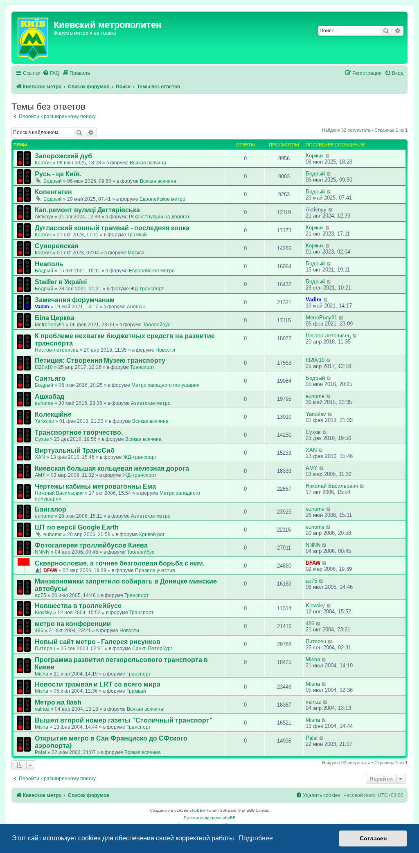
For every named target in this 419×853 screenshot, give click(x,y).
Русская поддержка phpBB (210, 817)
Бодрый (52, 181)
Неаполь (49, 263)
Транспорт (142, 367)
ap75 (40, 595)
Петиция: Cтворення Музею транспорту (100, 360)
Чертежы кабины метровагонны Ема (95, 486)
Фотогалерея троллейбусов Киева (91, 545)
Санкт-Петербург (152, 648)
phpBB (196, 810)
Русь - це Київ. (58, 174)
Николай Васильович (59, 493)
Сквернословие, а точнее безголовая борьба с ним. (120, 563)
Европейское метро (162, 199)
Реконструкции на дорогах (159, 217)
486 (39, 630)
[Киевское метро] (34, 37)
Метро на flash (58, 702)
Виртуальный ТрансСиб (75, 450)
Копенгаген (53, 192)
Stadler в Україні (61, 281)
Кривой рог (151, 534)
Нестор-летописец (57, 350)
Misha (41, 674)
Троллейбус (156, 325)
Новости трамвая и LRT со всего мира (97, 684)
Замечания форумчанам (75, 299)
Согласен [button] (373, 838)
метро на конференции (73, 623)
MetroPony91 (50, 325)
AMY (40, 475)
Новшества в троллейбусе (78, 605)
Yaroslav (44, 421)
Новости (165, 350)
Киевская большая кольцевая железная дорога (112, 468)
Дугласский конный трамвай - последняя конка (112, 227)
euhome (44, 403)
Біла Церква (54, 317)
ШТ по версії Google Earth (77, 527)
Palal (40, 752)
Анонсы (136, 307)
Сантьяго (50, 378)
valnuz (42, 709)
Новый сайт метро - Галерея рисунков (97, 641)
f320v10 (44, 367)
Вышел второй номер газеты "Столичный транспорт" (124, 720)
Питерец (45, 648)
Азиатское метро (151, 403)
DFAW (50, 570)
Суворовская (56, 245)
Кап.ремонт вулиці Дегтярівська (87, 210)
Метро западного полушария (165, 385)
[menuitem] (51, 73)
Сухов (42, 439)
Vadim (42, 307)
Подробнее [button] (256, 838)
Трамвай (137, 235)
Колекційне (53, 414)
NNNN (42, 552)
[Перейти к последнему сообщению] (328, 156)
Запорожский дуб (63, 156)
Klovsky (43, 612)
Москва (136, 253)
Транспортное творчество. (79, 432)
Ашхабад (49, 396)
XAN (40, 457)
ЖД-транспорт (147, 289)
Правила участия (155, 570)
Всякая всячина (148, 163)
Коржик (43, 163)
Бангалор (50, 509)
